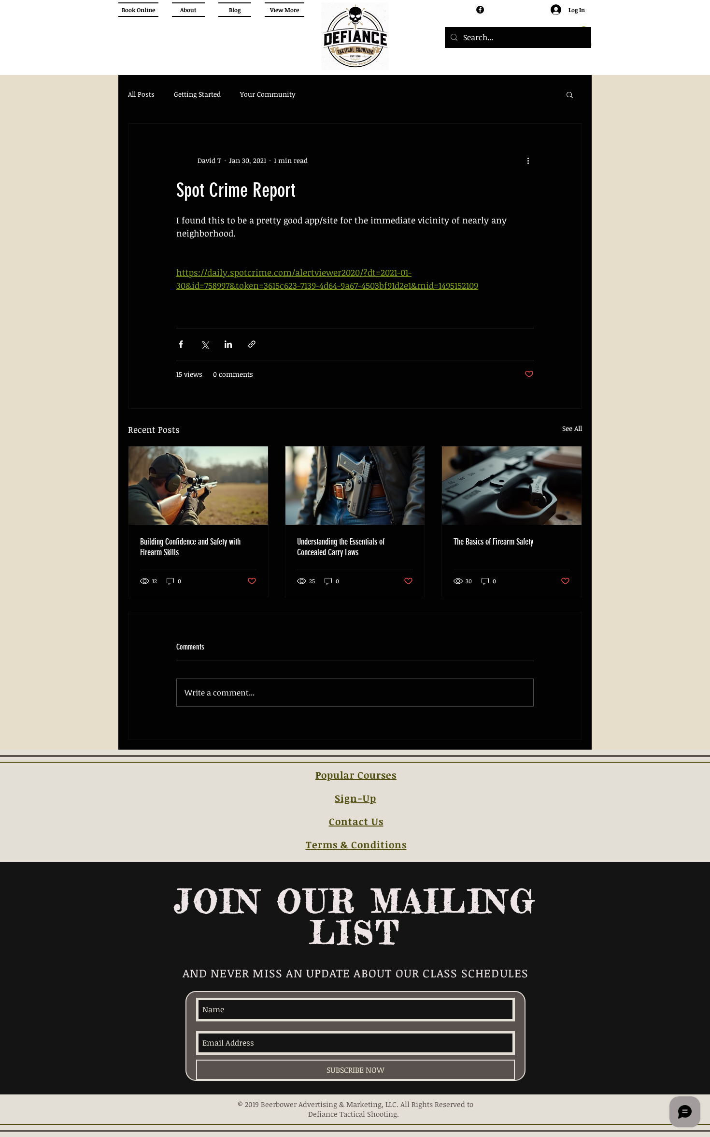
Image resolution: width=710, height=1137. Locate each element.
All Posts (141, 94)
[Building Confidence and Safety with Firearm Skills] (198, 485)
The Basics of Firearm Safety (493, 541)
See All (572, 428)
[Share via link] (251, 344)
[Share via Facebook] (180, 344)
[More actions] (528, 160)
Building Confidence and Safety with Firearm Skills (190, 547)
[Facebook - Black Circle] (480, 10)
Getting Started (197, 94)
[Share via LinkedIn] (228, 344)
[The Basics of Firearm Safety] (512, 485)
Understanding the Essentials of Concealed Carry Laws (340, 547)
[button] (569, 94)
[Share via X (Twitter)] (204, 344)
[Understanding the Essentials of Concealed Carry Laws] (355, 485)
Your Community (268, 94)
